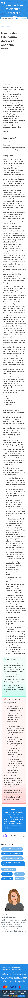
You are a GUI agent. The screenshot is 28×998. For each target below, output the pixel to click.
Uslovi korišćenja (6, 969)
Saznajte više (13, 995)
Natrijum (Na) (19, 878)
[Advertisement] (14, 67)
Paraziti (8, 26)
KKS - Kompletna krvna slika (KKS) (12, 849)
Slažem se (21, 995)
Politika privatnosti (16, 967)
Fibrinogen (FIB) (7, 878)
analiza (18, 18)
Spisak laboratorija (6, 967)
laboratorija (23, 18)
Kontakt (19, 969)
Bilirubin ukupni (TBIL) (9, 869)
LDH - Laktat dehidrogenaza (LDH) (12, 853)
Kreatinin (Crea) (7, 874)
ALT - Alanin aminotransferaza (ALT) (12, 858)
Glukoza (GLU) (19, 874)
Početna (3, 26)
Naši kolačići (14, 969)
